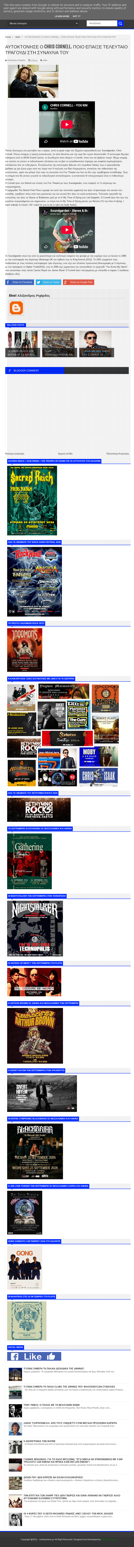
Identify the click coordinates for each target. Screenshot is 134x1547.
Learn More (62, 16)
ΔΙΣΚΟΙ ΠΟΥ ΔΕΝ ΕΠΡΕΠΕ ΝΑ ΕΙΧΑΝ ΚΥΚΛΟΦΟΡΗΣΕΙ (53, 1477)
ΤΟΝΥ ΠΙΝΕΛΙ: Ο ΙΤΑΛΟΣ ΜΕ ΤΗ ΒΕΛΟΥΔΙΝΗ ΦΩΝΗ (52, 1405)
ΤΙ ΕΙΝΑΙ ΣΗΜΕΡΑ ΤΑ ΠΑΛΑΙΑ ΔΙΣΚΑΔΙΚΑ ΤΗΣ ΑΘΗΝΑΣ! (54, 1368)
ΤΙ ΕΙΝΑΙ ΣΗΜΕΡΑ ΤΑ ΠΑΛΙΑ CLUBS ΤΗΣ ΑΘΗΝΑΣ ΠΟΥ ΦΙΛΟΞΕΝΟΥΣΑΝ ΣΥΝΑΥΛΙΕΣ (69, 1386)
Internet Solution (109, 1539)
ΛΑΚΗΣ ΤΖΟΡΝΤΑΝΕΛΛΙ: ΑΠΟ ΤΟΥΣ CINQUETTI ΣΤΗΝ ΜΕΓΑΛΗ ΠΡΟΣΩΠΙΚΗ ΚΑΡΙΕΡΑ (70, 1423)
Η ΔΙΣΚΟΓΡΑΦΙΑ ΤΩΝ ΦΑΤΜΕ (39, 1441)
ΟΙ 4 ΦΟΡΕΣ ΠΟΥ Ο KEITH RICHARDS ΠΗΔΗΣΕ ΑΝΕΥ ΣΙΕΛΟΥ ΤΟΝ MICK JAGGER (68, 1513)
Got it (77, 16)
